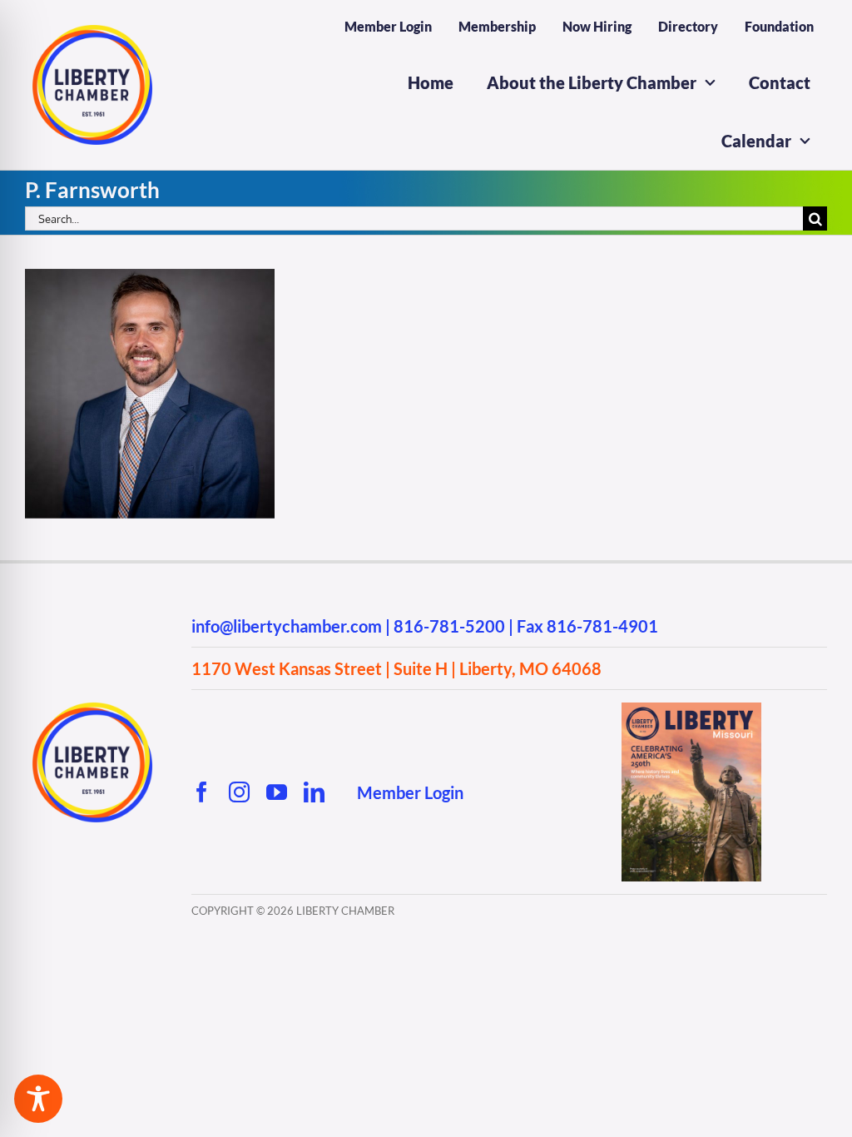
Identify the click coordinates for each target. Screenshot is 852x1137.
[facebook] (201, 792)
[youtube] (276, 792)
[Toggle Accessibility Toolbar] (38, 1099)
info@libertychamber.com (286, 626)
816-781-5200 (449, 626)
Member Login (410, 792)
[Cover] (691, 709)
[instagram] (239, 792)
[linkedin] (314, 792)
